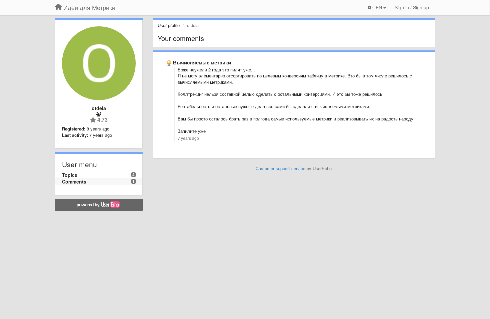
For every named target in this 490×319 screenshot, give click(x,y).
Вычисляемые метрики (202, 62)
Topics (69, 175)
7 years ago (188, 138)
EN (378, 7)
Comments (74, 181)
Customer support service (280, 168)
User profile (169, 25)
